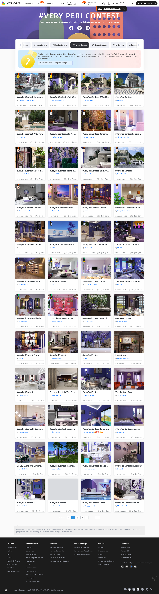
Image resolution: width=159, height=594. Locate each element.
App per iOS (125, 551)
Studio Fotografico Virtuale (34, 558)
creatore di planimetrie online (61, 531)
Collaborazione (31, 571)
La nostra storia (12, 547)
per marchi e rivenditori (57, 551)
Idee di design (30, 551)
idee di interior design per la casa (57, 529)
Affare (28, 564)
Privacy (9, 558)
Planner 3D (29, 547)
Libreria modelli (31, 554)
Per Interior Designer (56, 547)
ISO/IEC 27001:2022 (13, 571)
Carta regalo (30, 578)
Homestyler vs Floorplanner (83, 551)
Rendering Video (31, 568)
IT (130, 3)
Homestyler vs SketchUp (82, 554)
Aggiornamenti (12, 564)
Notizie (9, 551)
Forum (100, 554)
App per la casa (126, 547)
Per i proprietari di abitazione (59, 561)
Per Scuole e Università (57, 558)
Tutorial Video (102, 558)
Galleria (101, 547)
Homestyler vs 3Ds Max (81, 547)
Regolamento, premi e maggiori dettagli (53, 63)
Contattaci (10, 568)
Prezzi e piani (30, 561)
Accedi (115, 3)
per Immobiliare (55, 554)
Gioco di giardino (103, 564)
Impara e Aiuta (103, 551)
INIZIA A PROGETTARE (145, 3)
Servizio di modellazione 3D (35, 574)
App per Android (126, 554)
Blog (8, 554)
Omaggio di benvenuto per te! (109, 9)
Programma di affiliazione (106, 561)
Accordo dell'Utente (13, 561)
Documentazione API (33, 581)
